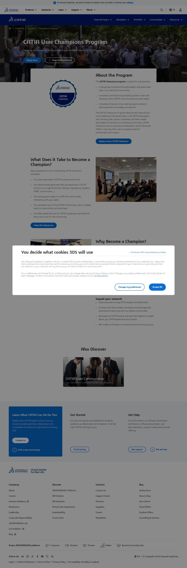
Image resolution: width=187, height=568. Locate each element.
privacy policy (101, 276)
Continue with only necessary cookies (148, 252)
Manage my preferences (129, 287)
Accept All (157, 287)
